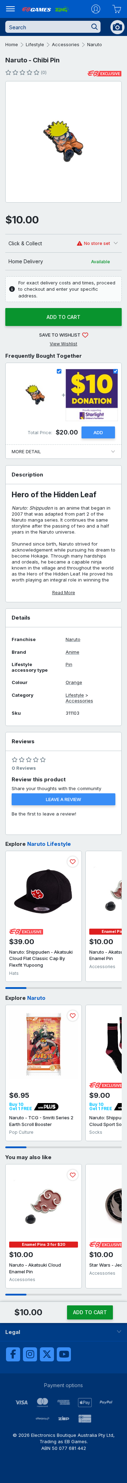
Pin (69, 664)
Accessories (65, 44)
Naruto (94, 44)
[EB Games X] (47, 1354)
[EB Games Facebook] (13, 1354)
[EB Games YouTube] (64, 1354)
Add (98, 432)
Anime (72, 652)
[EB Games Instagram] (30, 1354)
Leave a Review (63, 799)
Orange (74, 682)
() (44, 72)
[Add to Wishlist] (72, 861)
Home (11, 44)
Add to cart (63, 317)
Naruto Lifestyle (49, 844)
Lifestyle (35, 44)
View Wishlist (63, 343)
